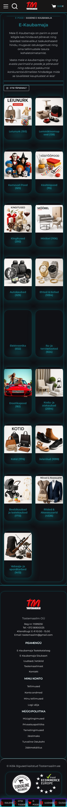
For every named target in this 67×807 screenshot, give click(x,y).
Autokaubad (18, 294)
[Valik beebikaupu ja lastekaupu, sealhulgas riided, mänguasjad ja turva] (18, 490)
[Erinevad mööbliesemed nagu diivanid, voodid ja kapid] (49, 219)
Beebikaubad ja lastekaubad (18, 512)
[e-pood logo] (32, 6)
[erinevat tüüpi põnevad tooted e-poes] (18, 112)
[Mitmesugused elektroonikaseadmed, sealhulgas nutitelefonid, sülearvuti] (18, 326)
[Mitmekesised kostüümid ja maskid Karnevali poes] (18, 165)
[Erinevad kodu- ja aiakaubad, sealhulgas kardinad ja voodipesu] (49, 383)
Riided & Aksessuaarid (49, 512)
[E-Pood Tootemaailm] (33, 605)
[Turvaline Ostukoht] (20, 784)
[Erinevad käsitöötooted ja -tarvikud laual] (49, 165)
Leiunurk (18, 131)
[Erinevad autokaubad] (18, 272)
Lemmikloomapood (49, 133)
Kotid (18, 459)
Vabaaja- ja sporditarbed (17, 569)
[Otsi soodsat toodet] (15, 6)
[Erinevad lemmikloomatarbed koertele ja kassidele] (49, 112)
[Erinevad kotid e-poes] (18, 439)
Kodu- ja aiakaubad (49, 405)
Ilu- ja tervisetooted (49, 348)
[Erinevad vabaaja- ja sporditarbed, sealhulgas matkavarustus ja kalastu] (18, 546)
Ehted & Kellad (49, 294)
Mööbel (49, 238)
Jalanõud (49, 459)
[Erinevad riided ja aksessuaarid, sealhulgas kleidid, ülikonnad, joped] (49, 490)
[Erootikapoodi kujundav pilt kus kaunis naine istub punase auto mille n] (18, 383)
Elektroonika (18, 347)
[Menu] (5, 6)
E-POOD (19, 18)
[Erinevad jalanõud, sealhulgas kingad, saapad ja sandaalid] (49, 439)
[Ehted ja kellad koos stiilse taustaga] (49, 272)
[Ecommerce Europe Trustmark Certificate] (47, 783)
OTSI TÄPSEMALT (18, 88)
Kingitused (18, 240)
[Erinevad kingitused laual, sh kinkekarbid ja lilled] (18, 219)
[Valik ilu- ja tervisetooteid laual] (49, 326)
